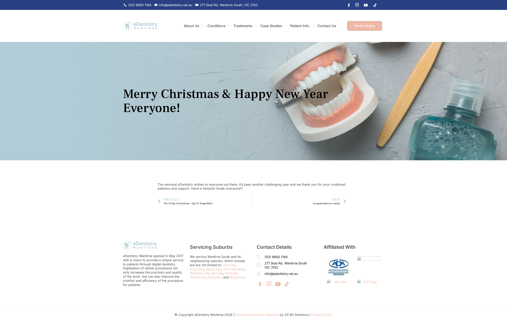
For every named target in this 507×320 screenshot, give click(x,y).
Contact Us (326, 26)
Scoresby (215, 277)
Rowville (231, 273)
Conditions (216, 26)
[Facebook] (347, 5)
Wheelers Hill (200, 273)
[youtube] (365, 5)
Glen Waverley (234, 269)
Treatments (242, 26)
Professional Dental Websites (257, 315)
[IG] (356, 5)
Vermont (229, 265)
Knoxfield (197, 269)
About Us (191, 26)
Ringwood (237, 277)
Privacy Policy (322, 315)
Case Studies (271, 26)
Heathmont (198, 277)
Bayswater (213, 269)
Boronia (217, 273)
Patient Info (299, 26)
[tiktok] (374, 5)
